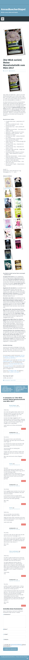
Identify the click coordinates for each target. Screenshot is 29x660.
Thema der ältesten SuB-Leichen (16, 364)
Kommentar (7, 614)
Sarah (10, 507)
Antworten (23, 428)
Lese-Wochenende (9, 366)
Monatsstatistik (7, 380)
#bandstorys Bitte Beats (10, 358)
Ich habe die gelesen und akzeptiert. (14, 645)
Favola (10, 463)
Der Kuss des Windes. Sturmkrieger (14, 356)
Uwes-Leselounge (13, 551)
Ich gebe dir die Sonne (19, 356)
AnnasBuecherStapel (13, 9)
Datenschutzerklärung (16, 644)
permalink (13, 380)
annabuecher (12, 70)
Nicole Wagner (12, 405)
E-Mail (6, 634)
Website (6, 639)
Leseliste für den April (14, 372)
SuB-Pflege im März (12, 370)
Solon (20, 656)
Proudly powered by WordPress (8, 656)
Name (6, 629)
